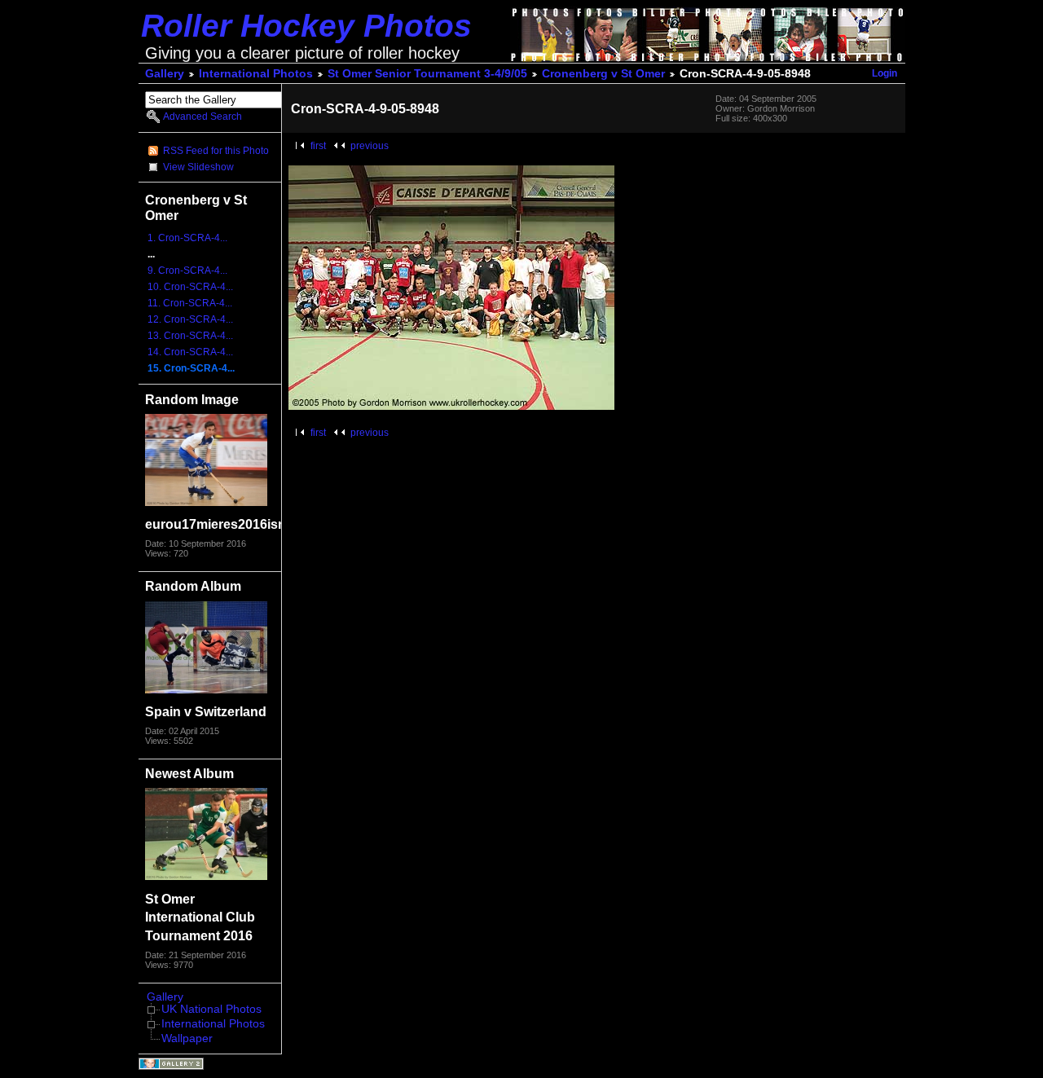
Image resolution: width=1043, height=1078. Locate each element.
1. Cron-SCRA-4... (187, 238)
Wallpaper (187, 1038)
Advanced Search (202, 116)
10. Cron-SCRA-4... (190, 287)
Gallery (164, 74)
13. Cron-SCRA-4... (190, 335)
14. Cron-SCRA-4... (190, 352)
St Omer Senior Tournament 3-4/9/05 (427, 74)
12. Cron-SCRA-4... (190, 319)
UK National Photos (211, 1009)
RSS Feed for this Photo (216, 150)
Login (884, 73)
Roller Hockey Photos (306, 25)
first (318, 146)
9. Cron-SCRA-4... (187, 270)
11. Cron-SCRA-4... (189, 303)
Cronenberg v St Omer (603, 74)
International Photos (256, 74)
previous (369, 146)
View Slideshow (198, 167)
